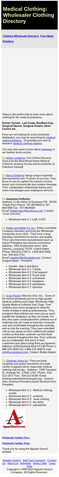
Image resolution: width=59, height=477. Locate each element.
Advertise (25, 463)
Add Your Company (34, 460)
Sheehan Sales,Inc (17, 360)
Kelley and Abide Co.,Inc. (20, 228)
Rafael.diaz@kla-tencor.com (26, 210)
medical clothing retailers (27, 143)
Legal (52, 463)
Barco (15, 175)
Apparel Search (12, 460)
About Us (12, 463)
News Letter (40, 463)
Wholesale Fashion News (16, 437)
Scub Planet (13, 295)
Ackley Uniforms (15, 158)
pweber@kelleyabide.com (25, 257)
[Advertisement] (29, 80)
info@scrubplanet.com (15, 352)
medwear (46, 149)
